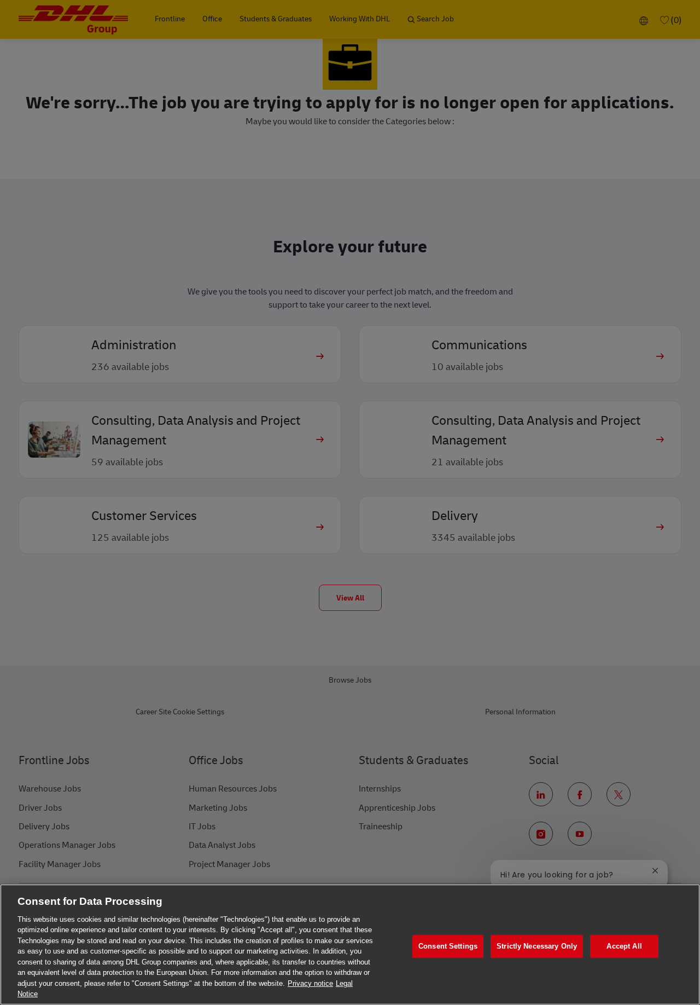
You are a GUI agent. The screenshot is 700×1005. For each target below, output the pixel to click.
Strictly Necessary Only (537, 947)
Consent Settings (447, 947)
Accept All (623, 947)
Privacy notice (310, 983)
